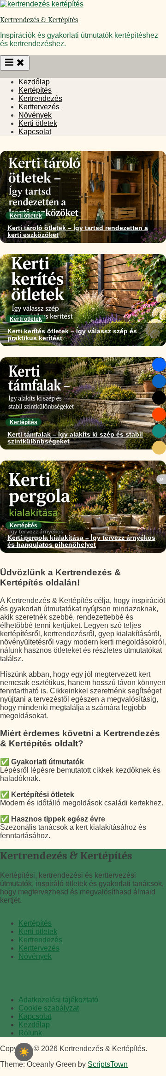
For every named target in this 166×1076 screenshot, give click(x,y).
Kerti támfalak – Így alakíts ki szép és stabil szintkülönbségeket (75, 438)
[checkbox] (24, 1052)
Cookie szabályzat (48, 1008)
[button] (159, 365)
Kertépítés (35, 90)
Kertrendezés (40, 98)
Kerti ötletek (37, 123)
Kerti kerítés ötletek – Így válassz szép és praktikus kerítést (72, 335)
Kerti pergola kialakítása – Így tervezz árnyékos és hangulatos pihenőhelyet (81, 541)
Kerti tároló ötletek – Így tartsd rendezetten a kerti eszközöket (77, 231)
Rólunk (30, 1033)
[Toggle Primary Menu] (15, 63)
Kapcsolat (34, 132)
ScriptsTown (108, 1064)
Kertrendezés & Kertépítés (39, 20)
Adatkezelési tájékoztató (58, 1000)
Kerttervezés (38, 107)
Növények (35, 115)
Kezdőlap (34, 82)
